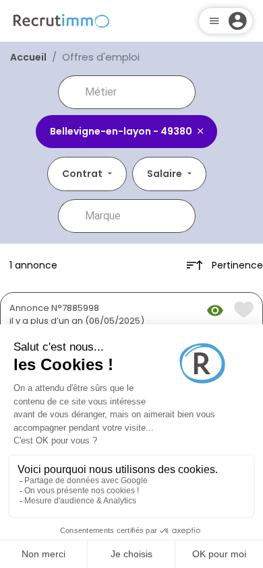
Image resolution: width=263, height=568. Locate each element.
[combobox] (136, 92)
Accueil (28, 57)
